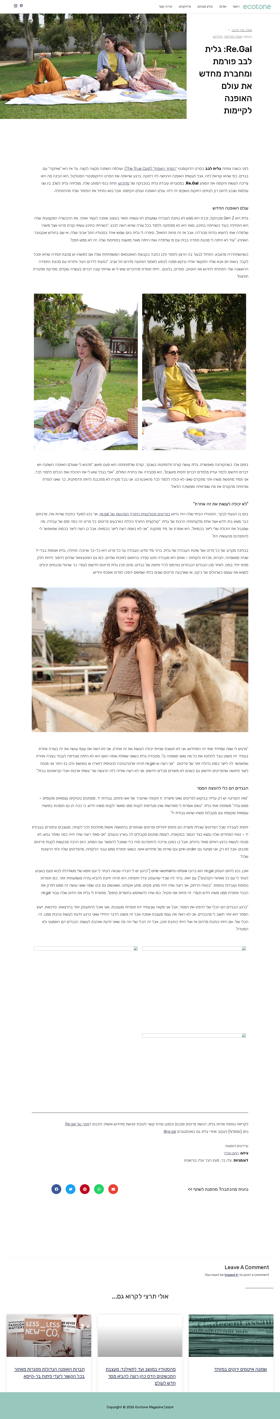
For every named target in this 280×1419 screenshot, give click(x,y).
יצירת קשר (165, 7)
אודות (222, 7)
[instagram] (16, 6)
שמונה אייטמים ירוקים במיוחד (240, 1369)
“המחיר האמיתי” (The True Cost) (151, 168)
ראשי (236, 7)
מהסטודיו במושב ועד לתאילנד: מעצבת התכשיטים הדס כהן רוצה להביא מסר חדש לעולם (141, 1376)
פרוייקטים (185, 7)
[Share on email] (113, 1189)
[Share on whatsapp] (99, 1189)
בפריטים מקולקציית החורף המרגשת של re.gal (135, 514)
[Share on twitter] (70, 1189)
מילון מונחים (205, 7)
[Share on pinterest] (85, 1189)
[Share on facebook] (56, 1189)
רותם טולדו (231, 1153)
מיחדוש (217, 36)
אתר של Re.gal (77, 1124)
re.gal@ (170, 1131)
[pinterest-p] (21, 6)
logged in (231, 1275)
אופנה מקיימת (233, 36)
